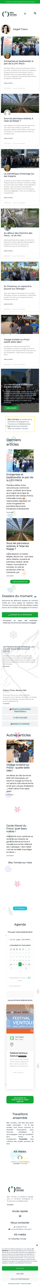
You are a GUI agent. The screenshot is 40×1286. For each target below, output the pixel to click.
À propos (10, 1205)
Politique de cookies (14, 1283)
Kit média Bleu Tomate (16, 1239)
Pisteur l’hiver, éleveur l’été (15, 690)
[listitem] (20, 2)
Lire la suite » (8, 83)
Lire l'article (6, 666)
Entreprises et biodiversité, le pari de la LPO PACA (18, 62)
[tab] (20, 614)
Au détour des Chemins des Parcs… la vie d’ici (18, 234)
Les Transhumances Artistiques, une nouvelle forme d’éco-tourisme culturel (19, 649)
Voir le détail (18, 1072)
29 (17, 949)
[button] (37, 1245)
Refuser (20, 1274)
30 (20, 949)
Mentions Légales (26, 1283)
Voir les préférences (20, 1279)
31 (23, 949)
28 (14, 949)
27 (11, 949)
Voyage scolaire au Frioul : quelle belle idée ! (17, 340)
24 (11, 964)
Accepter (20, 1268)
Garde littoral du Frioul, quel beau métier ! (16, 828)
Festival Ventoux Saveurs (18, 1054)
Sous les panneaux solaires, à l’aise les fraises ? (18, 119)
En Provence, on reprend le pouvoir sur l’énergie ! (18, 287)
